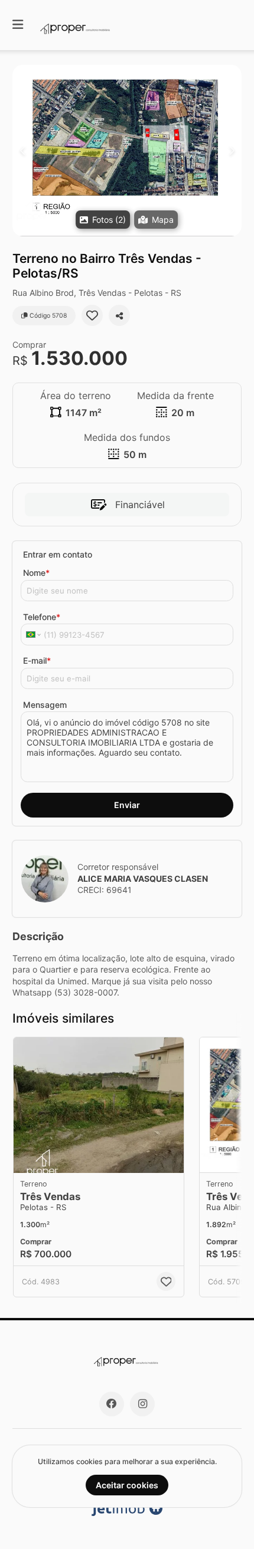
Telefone (41, 617)
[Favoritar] (92, 315)
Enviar (127, 805)
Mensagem (45, 705)
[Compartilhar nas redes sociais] (119, 315)
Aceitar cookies (127, 1485)
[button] (127, 150)
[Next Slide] (232, 150)
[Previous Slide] (22, 150)
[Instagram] (142, 1404)
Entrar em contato (57, 554)
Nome (36, 573)
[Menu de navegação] (17, 25)
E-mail (37, 660)
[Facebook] (111, 1404)
